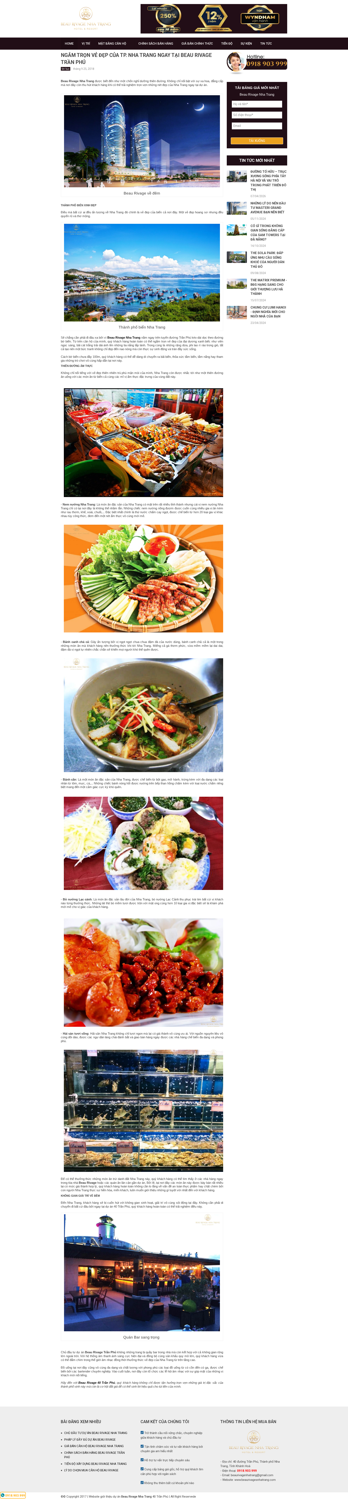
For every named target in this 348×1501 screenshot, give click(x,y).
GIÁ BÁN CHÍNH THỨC (197, 43)
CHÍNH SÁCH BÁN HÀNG (155, 43)
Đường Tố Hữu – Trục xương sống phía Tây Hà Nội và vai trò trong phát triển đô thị (269, 181)
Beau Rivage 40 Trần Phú (96, 1382)
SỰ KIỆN (246, 43)
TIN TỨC (266, 43)
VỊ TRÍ (86, 43)
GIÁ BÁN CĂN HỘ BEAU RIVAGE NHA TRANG (94, 1446)
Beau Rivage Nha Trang (124, 337)
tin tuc (65, 68)
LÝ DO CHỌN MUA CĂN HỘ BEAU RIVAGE (91, 1470)
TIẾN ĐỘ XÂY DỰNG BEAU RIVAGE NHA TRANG (95, 1464)
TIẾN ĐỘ (226, 43)
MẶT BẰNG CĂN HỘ (112, 43)
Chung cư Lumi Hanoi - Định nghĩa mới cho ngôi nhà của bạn (268, 312)
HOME (69, 43)
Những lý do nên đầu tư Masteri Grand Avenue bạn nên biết (268, 207)
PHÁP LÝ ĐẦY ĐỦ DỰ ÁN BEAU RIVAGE (90, 1439)
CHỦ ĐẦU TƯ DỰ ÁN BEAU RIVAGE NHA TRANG (95, 1433)
